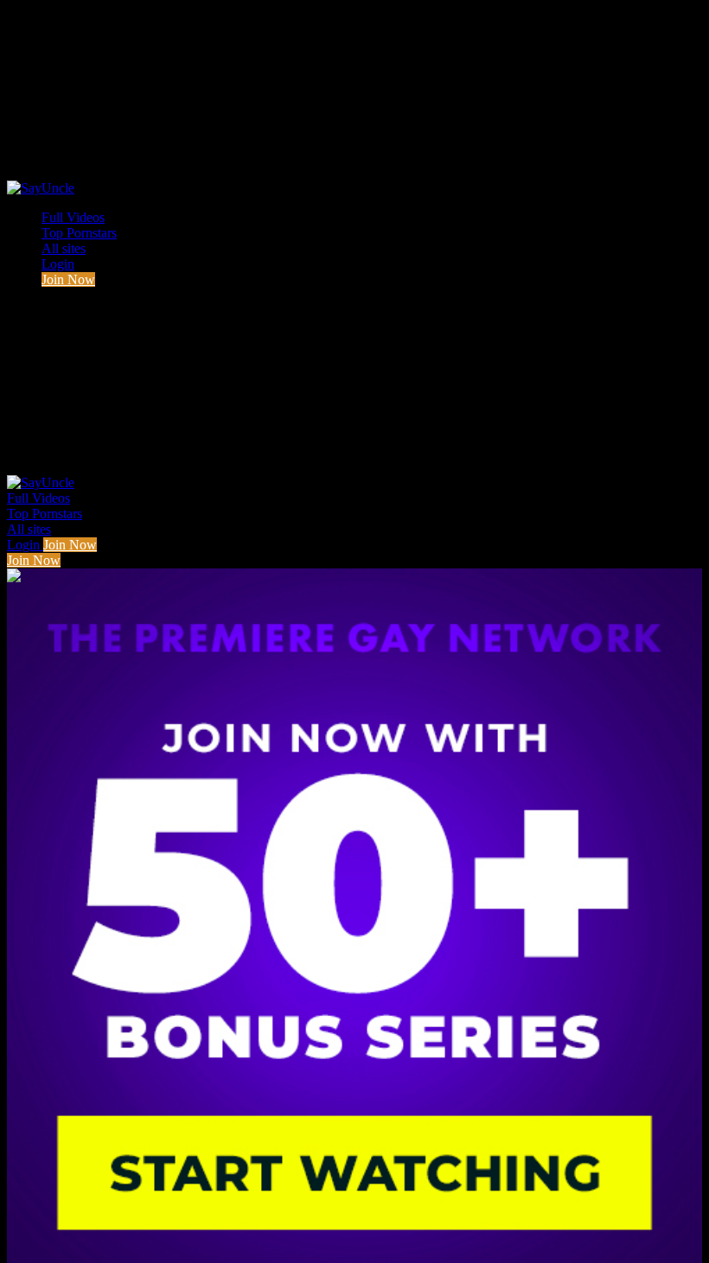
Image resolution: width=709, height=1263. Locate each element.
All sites (64, 248)
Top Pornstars (79, 232)
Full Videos (73, 217)
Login (58, 264)
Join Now (68, 279)
